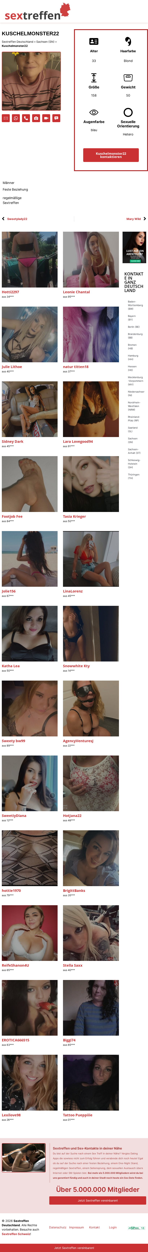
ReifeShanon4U (15, 965)
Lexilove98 (11, 1115)
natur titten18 (75, 366)
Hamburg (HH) (133, 357)
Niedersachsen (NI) (136, 393)
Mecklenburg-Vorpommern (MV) (135, 381)
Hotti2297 (10, 291)
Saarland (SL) (133, 429)
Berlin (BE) (134, 326)
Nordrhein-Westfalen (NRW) (134, 406)
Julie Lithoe (12, 366)
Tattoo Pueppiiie (77, 1115)
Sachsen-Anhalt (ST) (134, 451)
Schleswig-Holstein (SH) (134, 464)
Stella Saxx (72, 965)
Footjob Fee (12, 516)
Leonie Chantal (76, 291)
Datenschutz (57, 1227)
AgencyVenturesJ (78, 740)
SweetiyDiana (14, 815)
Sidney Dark (12, 441)
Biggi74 (69, 1040)
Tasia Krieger (74, 516)
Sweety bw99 (13, 740)
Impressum (76, 1227)
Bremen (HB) (132, 346)
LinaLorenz (73, 591)
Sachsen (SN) (45, 41)
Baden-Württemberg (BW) (135, 305)
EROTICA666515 (15, 1040)
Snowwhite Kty (76, 665)
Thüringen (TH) (134, 476)
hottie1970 (11, 890)
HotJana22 (72, 815)
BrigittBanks (74, 890)
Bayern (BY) (132, 318)
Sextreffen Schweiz (16, 1234)
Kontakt (94, 1227)
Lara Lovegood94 (78, 441)
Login (113, 1227)
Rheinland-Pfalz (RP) (134, 418)
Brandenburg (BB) (135, 336)
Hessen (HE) (132, 368)
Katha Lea (11, 665)
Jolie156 (9, 591)
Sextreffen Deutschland (17, 41)
